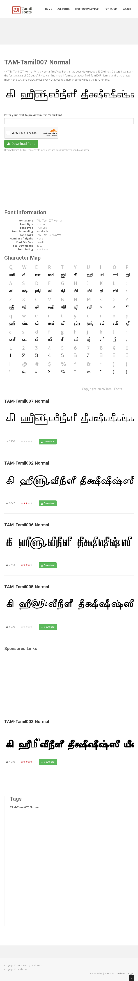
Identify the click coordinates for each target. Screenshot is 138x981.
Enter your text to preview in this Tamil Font (33, 115)
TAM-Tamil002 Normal (26, 463)
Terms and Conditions (115, 973)
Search (127, 8)
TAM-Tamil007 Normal (26, 401)
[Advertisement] (69, 30)
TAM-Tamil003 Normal (26, 721)
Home (48, 8)
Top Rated (110, 8)
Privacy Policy (96, 973)
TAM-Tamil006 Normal (26, 524)
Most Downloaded (87, 8)
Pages (131, 973)
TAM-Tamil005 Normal (26, 586)
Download (49, 441)
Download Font (22, 143)
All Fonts (64, 8)
